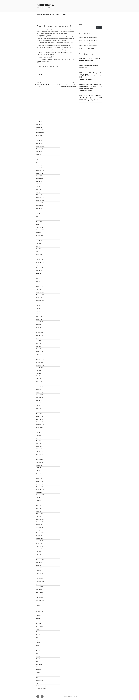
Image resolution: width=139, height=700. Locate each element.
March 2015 (39, 162)
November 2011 (40, 262)
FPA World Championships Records (45, 14)
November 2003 (40, 521)
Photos (38, 656)
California (38, 618)
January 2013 (39, 227)
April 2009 (38, 346)
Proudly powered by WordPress (71, 696)
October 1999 (39, 557)
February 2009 (39, 351)
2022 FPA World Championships (86, 48)
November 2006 (40, 424)
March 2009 (39, 348)
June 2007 (38, 405)
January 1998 (39, 573)
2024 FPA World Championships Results (88, 43)
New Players (39, 650)
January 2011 (39, 289)
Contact (64, 14)
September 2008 (40, 365)
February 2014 (39, 194)
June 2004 (38, 503)
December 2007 (40, 389)
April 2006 (38, 443)
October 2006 (39, 427)
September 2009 (40, 332)
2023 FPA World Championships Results (88, 45)
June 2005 (38, 470)
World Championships (41, 685)
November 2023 (40, 130)
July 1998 (38, 570)
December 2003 (40, 519)
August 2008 (39, 367)
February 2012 (39, 257)
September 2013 (40, 205)
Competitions (39, 623)
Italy (40, 74)
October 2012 (39, 235)
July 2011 (38, 273)
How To (38, 631)
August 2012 (39, 240)
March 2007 (39, 413)
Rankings (38, 667)
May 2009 (38, 343)
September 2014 (40, 178)
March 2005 (39, 478)
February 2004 (39, 513)
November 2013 (40, 200)
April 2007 (38, 411)
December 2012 (40, 230)
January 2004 (39, 516)
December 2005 (40, 454)
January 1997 (39, 578)
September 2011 (40, 267)
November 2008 (40, 359)
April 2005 (38, 476)
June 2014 (38, 186)
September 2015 (40, 148)
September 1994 (40, 595)
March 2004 (39, 511)
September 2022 (40, 132)
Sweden (38, 672)
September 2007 (40, 397)
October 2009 (39, 330)
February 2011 (39, 286)
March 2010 (39, 316)
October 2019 (39, 135)
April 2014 (38, 192)
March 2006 (39, 446)
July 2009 (38, 338)
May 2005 (38, 473)
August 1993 (39, 603)
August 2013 (39, 208)
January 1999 (39, 567)
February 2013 (39, 224)
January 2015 (39, 167)
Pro (37, 661)
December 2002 (40, 532)
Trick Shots (39, 675)
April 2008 (38, 378)
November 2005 (40, 457)
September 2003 (40, 527)
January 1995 (39, 592)
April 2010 (38, 313)
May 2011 (38, 278)
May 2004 (38, 505)
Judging (38, 642)
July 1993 (38, 605)
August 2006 (39, 432)
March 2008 (39, 381)
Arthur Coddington (84, 58)
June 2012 (38, 246)
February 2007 (39, 416)
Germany (38, 629)
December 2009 (40, 324)
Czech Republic (40, 626)
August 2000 (39, 549)
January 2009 (39, 354)
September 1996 (40, 581)
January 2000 (39, 554)
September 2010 (40, 300)
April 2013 (38, 219)
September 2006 (40, 430)
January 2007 (39, 419)
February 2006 (39, 449)
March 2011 (39, 284)
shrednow (45, 5)
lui (50, 24)
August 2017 (39, 140)
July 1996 (38, 584)
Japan (37, 639)
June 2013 (38, 213)
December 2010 (40, 292)
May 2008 (38, 376)
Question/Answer (40, 664)
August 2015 (39, 151)
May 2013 (38, 216)
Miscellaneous (39, 648)
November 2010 (40, 294)
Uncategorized (39, 680)
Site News (38, 669)
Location (38, 645)
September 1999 (40, 559)
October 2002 (39, 535)
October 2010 (39, 297)
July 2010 (38, 305)
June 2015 (38, 156)
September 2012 (40, 238)
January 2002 (39, 540)
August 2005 (39, 465)
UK (37, 677)
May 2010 (38, 311)
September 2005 (40, 462)
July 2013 (38, 211)
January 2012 (39, 259)
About (57, 14)
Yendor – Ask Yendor (41, 688)
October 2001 (39, 543)
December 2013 (40, 197)
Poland (38, 658)
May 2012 (38, 248)
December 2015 (40, 146)
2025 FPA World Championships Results (88, 40)
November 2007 (40, 392)
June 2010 (38, 308)
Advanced (38, 615)
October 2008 (39, 362)
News (37, 653)
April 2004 (38, 508)
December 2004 (40, 486)
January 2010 (39, 321)
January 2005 (39, 484)
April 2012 (38, 251)
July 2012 (38, 243)
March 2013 (39, 221)
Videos (38, 683)
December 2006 (40, 421)
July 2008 (38, 370)
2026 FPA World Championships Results (88, 37)
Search (80, 24)
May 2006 (38, 440)
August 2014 (39, 181)
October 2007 (39, 394)
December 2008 (40, 357)
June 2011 (38, 276)
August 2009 (39, 335)
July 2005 (38, 467)
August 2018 (39, 138)
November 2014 (40, 173)
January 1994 (39, 597)
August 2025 (39, 124)
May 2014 (38, 189)
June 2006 (38, 438)
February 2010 (39, 319)
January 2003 (39, 530)
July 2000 (38, 551)
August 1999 (39, 562)
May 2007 (38, 408)
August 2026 (39, 121)
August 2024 (39, 127)
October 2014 (39, 175)
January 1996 (39, 586)
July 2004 (38, 500)
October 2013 (39, 202)
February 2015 (39, 165)
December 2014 (40, 170)
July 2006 (38, 435)
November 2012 (40, 232)
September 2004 (40, 494)
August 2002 (39, 538)
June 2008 (38, 373)
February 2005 (39, 481)
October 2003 (39, 524)
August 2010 (39, 303)
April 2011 (38, 281)
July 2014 (38, 184)
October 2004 (39, 492)
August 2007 (39, 400)
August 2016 (39, 143)
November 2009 (40, 327)
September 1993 (40, 600)
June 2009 (38, 340)
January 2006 (39, 451)
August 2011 (39, 270)
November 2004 (40, 489)
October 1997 (39, 576)
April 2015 (38, 159)
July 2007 (38, 403)
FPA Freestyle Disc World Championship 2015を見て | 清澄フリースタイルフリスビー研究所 (90, 75)
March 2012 (39, 254)
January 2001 (39, 546)
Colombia (38, 621)
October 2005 (39, 459)
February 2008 (39, 384)
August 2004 (39, 497)
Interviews (38, 634)
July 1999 (38, 565)
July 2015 (38, 154)
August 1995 (39, 589)
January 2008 (39, 386)
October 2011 (39, 265)
